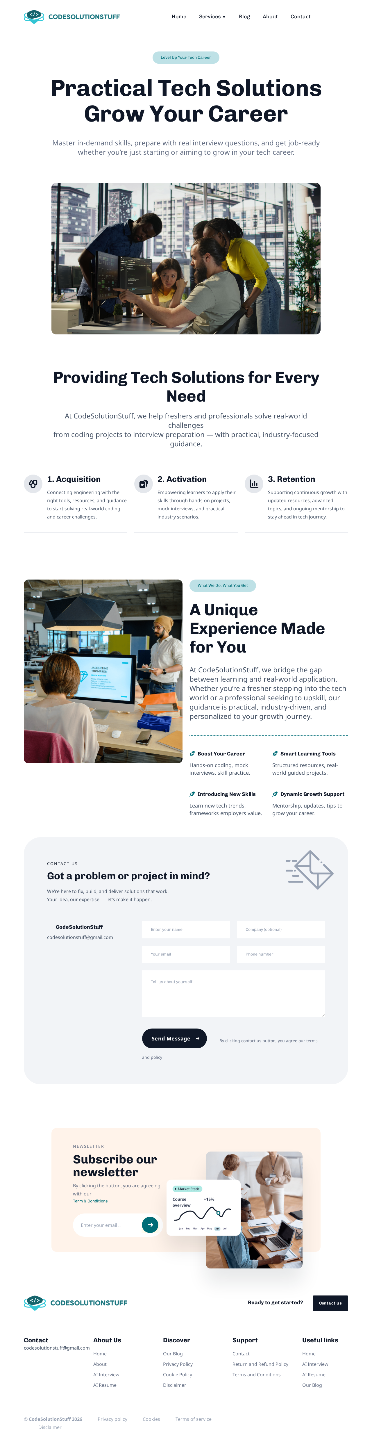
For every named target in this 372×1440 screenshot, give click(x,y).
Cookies (151, 1419)
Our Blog (173, 1353)
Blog (244, 16)
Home (179, 16)
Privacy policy (112, 1419)
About (270, 16)
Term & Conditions (90, 1201)
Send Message (171, 1038)
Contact (301, 16)
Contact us (330, 1303)
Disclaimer (174, 1385)
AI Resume (105, 1385)
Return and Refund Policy (260, 1364)
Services (210, 16)
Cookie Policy (177, 1374)
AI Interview (106, 1374)
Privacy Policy (178, 1364)
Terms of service (194, 1419)
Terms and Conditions (257, 1374)
